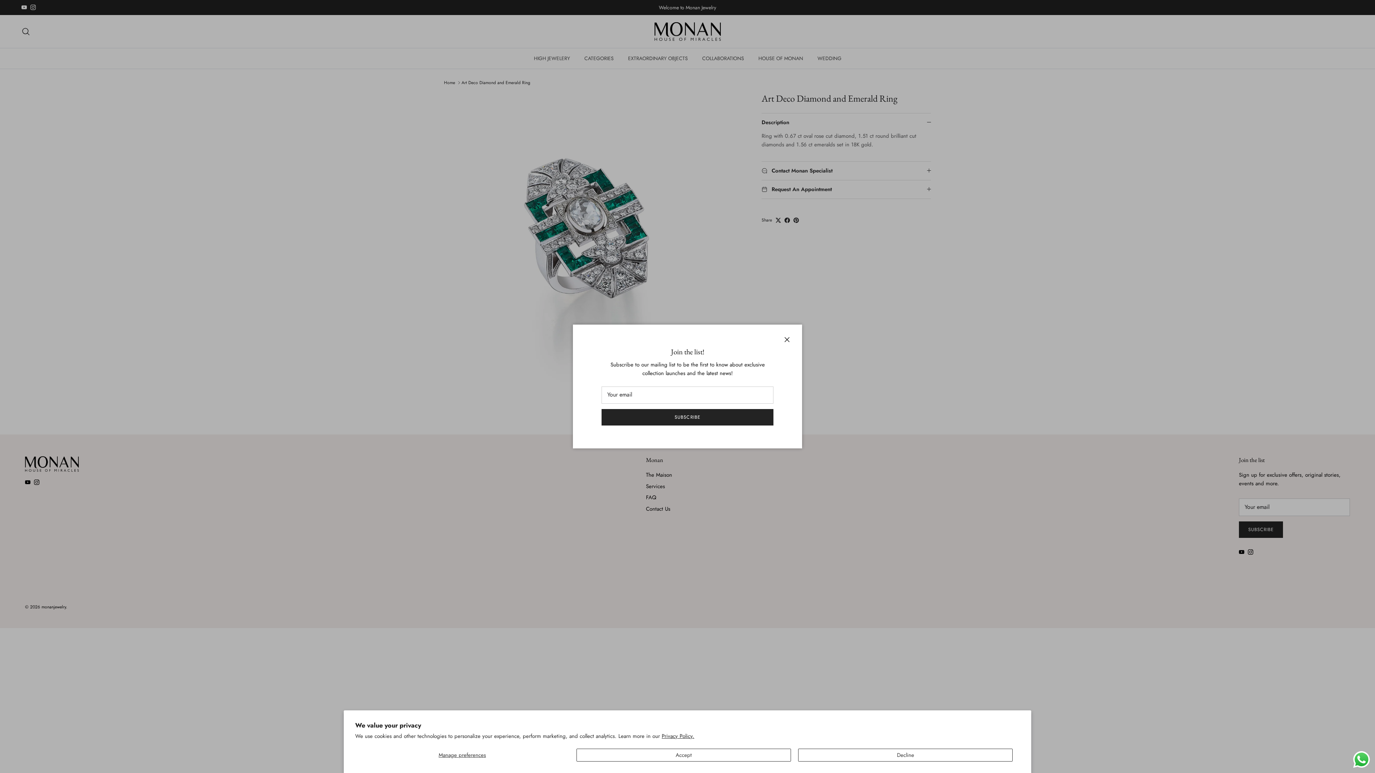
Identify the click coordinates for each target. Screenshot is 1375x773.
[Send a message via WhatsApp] (1361, 759)
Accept (684, 755)
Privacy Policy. (678, 736)
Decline (905, 755)
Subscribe (687, 417)
